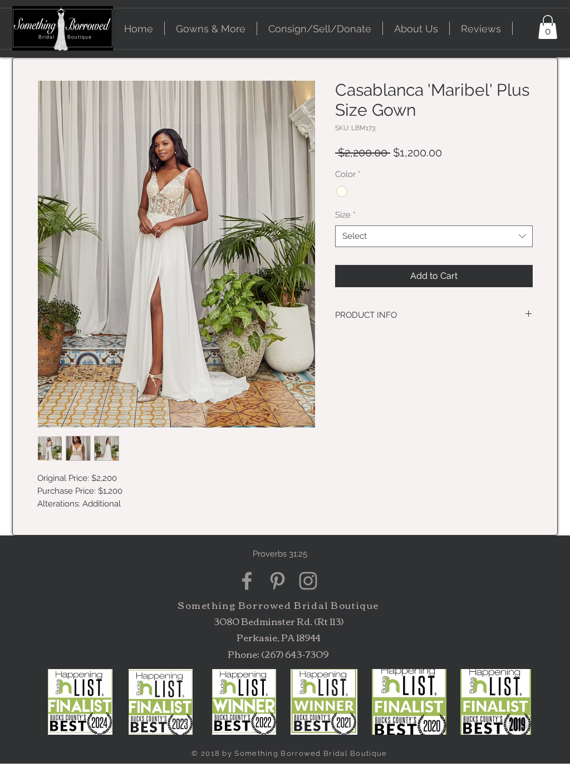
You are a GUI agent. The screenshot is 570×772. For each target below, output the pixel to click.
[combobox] (434, 236)
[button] (211, 28)
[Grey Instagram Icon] (308, 581)
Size (345, 215)
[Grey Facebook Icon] (247, 581)
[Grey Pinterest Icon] (277, 581)
